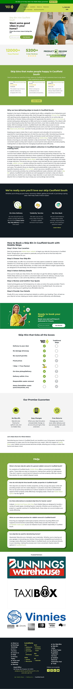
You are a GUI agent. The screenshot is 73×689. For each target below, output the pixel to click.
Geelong (28, 649)
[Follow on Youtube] (58, 670)
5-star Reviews (32, 54)
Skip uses (26, 7)
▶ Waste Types (56, 650)
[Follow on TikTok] (55, 670)
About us (39, 7)
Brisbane (38, 647)
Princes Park (56, 115)
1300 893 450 (67, 8)
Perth (37, 655)
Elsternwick (13, 129)
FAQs (14, 654)
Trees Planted (13, 54)
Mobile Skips (43, 138)
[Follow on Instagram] (51, 670)
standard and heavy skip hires (24, 504)
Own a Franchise (28, 9)
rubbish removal (18, 163)
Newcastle (29, 661)
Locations (32, 7)
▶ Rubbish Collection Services (54, 654)
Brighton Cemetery (57, 119)
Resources (46, 7)
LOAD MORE (36, 101)
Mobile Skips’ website (29, 251)
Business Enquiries (39, 9)
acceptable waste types (17, 524)
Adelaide (37, 660)
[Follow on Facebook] (48, 670)
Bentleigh (21, 129)
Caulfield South (21, 545)
